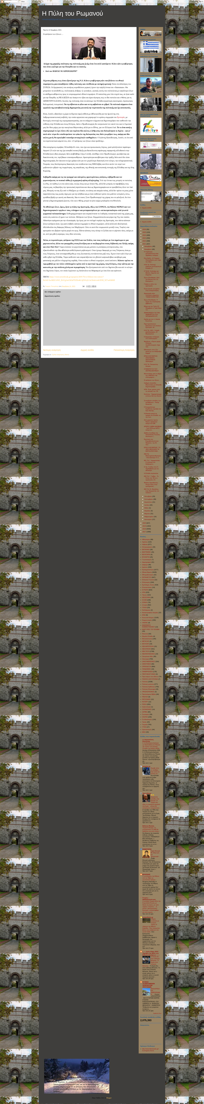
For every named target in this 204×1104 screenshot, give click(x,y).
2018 (144, 529)
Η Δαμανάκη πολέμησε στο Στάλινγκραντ (151, 337)
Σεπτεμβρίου (148, 499)
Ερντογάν (121, 117)
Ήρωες (144, 595)
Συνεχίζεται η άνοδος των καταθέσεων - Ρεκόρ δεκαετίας (152, 402)
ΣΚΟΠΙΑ (145, 717)
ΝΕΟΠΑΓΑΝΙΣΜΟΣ (148, 654)
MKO (144, 732)
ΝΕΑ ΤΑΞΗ (145, 651)
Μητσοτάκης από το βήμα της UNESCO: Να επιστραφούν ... (152, 375)
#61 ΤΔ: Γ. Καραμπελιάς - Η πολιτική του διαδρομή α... (152, 462)
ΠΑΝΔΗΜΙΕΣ (146, 669)
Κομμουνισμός (147, 620)
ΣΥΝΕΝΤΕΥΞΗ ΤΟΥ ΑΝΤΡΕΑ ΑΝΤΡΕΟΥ (151, 370)
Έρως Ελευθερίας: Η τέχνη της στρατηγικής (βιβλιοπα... (152, 301)
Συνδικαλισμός (147, 719)
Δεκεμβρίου (148, 246)
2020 (144, 523)
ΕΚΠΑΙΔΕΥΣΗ (146, 577)
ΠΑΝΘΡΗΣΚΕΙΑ (147, 671)
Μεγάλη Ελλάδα (147, 636)
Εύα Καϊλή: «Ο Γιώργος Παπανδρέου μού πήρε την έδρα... (152, 260)
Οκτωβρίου (148, 496)
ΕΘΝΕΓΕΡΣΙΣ (147, 849)
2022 (144, 241)
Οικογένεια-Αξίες (147, 656)
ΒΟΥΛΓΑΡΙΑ (146, 554)
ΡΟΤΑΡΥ (145, 702)
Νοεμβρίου (148, 249)
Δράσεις (144, 567)
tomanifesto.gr (147, 917)
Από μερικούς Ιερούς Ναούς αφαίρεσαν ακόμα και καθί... (151, 421)
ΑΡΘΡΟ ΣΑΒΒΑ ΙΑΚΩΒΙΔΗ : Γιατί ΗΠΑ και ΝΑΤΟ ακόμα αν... (153, 428)
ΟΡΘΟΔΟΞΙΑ (146, 666)
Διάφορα (145, 565)
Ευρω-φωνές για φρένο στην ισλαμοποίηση (151, 289)
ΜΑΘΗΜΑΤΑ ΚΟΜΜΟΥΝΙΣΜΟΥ (148, 626)
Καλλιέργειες (146, 610)
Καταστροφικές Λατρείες (150, 612)
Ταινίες (144, 722)
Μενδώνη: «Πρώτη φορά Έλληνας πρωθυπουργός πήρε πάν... (152, 344)
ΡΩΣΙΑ (144, 704)
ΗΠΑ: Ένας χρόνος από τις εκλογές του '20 (152, 390)
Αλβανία (144, 544)
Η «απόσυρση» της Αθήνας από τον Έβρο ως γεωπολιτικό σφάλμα (150, 878)
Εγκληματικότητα (147, 569)
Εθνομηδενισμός (147, 575)
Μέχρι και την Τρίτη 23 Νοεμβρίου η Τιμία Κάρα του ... (153, 308)
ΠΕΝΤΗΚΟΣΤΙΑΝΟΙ (148, 674)
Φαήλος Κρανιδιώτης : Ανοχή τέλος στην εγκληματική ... (151, 484)
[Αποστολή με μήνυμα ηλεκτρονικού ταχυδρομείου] (87, 286)
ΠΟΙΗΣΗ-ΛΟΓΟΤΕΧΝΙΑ (150, 679)
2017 (144, 532)
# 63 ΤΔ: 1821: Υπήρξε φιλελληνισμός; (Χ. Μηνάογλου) (151, 332)
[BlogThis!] (89, 286)
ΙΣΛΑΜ (144, 600)
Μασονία (145, 634)
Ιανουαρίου (148, 519)
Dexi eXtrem (146, 793)
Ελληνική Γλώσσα (148, 580)
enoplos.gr (146, 766)
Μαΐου (146, 508)
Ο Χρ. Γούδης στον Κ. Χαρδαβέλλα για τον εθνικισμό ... (151, 468)
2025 (144, 232)
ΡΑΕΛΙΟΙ (145, 697)
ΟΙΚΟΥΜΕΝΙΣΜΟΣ (148, 661)
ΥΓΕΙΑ (144, 727)
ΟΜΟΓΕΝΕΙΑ (146, 664)
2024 (144, 235)
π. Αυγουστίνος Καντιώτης (148, 740)
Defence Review (148, 826)
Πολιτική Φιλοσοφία (148, 689)
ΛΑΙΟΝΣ (145, 622)
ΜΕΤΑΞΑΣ (145, 641)
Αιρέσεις (145, 542)
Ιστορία (144, 605)
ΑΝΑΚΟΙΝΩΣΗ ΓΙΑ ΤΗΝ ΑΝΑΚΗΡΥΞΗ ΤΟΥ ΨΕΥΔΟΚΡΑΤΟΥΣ (152, 314)
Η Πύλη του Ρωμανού (72, 13)
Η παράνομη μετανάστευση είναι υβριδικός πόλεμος (151, 253)
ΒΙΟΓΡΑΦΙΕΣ (146, 552)
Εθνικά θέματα (147, 572)
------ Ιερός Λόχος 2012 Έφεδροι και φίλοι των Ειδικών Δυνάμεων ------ (151, 953)
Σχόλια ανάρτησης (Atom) (60, 354)
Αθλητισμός (146, 539)
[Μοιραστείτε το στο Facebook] (93, 286)
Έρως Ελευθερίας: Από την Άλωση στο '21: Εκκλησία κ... (151, 279)
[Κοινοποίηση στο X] (91, 286)
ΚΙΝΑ (144, 615)
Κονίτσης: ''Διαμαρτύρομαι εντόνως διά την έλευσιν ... (153, 396)
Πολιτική (145, 681)
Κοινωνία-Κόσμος (148, 617)
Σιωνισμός (145, 714)
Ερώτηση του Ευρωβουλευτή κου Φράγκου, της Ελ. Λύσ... (151, 441)
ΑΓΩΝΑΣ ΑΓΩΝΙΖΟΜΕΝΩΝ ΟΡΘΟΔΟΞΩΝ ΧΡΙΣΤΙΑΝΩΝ (148, 984)
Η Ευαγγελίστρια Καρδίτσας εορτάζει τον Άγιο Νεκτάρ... (152, 408)
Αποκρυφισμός (147, 547)
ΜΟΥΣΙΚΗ (145, 644)
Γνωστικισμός (146, 559)
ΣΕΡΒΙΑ (144, 712)
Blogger (109, 1098)
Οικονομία (145, 659)
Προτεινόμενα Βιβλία (149, 694)
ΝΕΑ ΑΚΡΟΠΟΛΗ (148, 646)
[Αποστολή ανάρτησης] (83, 286)
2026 (144, 229)
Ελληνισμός (146, 582)
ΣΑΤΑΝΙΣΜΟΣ (147, 709)
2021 (144, 244)
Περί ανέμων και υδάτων (150, 676)
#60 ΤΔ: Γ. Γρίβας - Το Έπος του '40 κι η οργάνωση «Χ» (151, 478)
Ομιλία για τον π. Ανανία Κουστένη (152, 320)
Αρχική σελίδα (87, 350)
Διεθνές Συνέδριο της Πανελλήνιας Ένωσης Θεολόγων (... (152, 434)
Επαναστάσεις (147, 587)
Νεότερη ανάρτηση (52, 350)
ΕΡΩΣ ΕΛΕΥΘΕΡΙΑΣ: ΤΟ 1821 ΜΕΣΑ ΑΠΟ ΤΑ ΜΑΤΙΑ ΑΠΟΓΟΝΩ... (152, 449)
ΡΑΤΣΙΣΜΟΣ (146, 699)
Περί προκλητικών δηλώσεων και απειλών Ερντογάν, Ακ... (152, 325)
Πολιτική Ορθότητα (148, 687)
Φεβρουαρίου (149, 516)
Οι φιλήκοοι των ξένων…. (152, 380)
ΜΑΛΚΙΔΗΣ (146, 874)
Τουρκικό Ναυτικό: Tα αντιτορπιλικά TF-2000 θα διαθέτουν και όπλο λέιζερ (150, 829)
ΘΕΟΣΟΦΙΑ (146, 597)
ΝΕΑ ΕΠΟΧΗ (146, 649)
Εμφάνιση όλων (157, 1013)
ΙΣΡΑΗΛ (144, 602)
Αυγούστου (148, 502)
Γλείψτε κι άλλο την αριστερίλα (150, 285)
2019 (144, 526)
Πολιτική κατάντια (148, 684)
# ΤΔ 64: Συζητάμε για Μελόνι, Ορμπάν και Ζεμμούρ (151, 273)
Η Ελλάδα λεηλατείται (151, 473)
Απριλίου (147, 511)
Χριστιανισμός (147, 729)
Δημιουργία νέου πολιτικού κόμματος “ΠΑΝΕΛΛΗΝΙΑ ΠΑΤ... (152, 295)
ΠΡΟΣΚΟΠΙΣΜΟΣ (148, 692)
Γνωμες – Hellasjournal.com (149, 898)
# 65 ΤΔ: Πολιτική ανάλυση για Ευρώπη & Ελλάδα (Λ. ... (152, 266)
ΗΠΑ (143, 592)
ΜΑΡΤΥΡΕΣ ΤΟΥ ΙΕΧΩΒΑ (150, 629)
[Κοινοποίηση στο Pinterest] (95, 286)
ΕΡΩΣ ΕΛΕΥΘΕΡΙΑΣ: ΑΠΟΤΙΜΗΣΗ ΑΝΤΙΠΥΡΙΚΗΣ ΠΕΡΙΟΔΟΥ (151, 358)
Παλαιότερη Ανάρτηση (124, 350)
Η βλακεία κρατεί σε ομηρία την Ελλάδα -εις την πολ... (152, 415)
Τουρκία (144, 724)
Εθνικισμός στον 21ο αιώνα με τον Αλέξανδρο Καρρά (153, 351)
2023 (144, 238)
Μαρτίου (147, 513)
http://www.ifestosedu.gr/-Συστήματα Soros (150, 1049)
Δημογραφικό (146, 562)
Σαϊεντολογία (146, 707)
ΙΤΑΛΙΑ (144, 607)
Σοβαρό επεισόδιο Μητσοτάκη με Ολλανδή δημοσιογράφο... (153, 384)
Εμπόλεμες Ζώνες (148, 585)
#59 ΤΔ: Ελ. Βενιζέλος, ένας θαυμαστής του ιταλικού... (151, 491)
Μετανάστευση (147, 639)
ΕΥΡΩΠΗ (145, 590)
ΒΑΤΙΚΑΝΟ (145, 549)
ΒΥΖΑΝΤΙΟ (146, 557)
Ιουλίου (147, 505)
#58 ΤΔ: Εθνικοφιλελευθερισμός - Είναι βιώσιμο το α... (152, 455)
